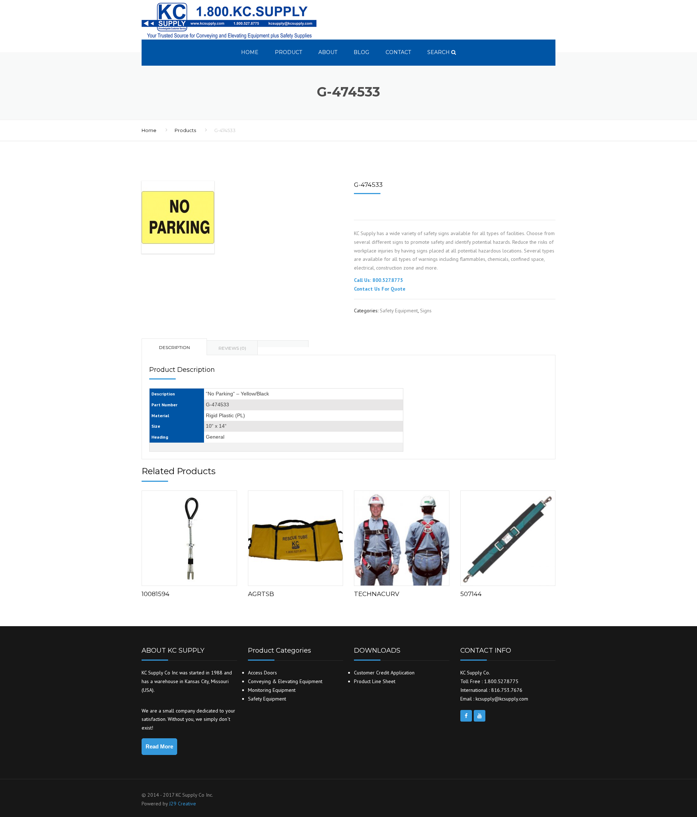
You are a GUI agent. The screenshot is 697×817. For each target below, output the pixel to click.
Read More (159, 746)
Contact (398, 52)
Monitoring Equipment (271, 690)
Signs (426, 310)
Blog (361, 52)
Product (288, 52)
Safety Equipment (399, 310)
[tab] (283, 343)
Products (185, 130)
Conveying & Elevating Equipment (285, 681)
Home (249, 52)
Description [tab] (174, 347)
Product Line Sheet (374, 681)
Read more (189, 536)
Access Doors (262, 672)
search (439, 52)
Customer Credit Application (384, 672)
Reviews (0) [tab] (232, 348)
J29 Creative (182, 803)
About (327, 52)
